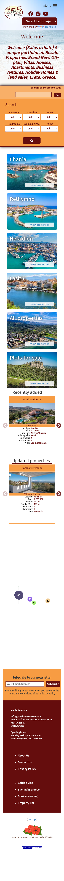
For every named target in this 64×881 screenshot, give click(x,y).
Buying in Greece (29, 789)
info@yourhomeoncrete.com (26, 716)
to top (32, 819)
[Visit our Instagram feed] (38, 13)
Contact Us (25, 762)
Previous (5, 425)
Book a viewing (28, 796)
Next (59, 425)
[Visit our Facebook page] (31, 13)
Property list (26, 803)
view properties (39, 185)
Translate (50, 26)
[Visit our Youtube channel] (46, 13)
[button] (30, 599)
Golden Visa (25, 783)
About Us (23, 755)
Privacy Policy (27, 769)
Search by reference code (46, 87)
